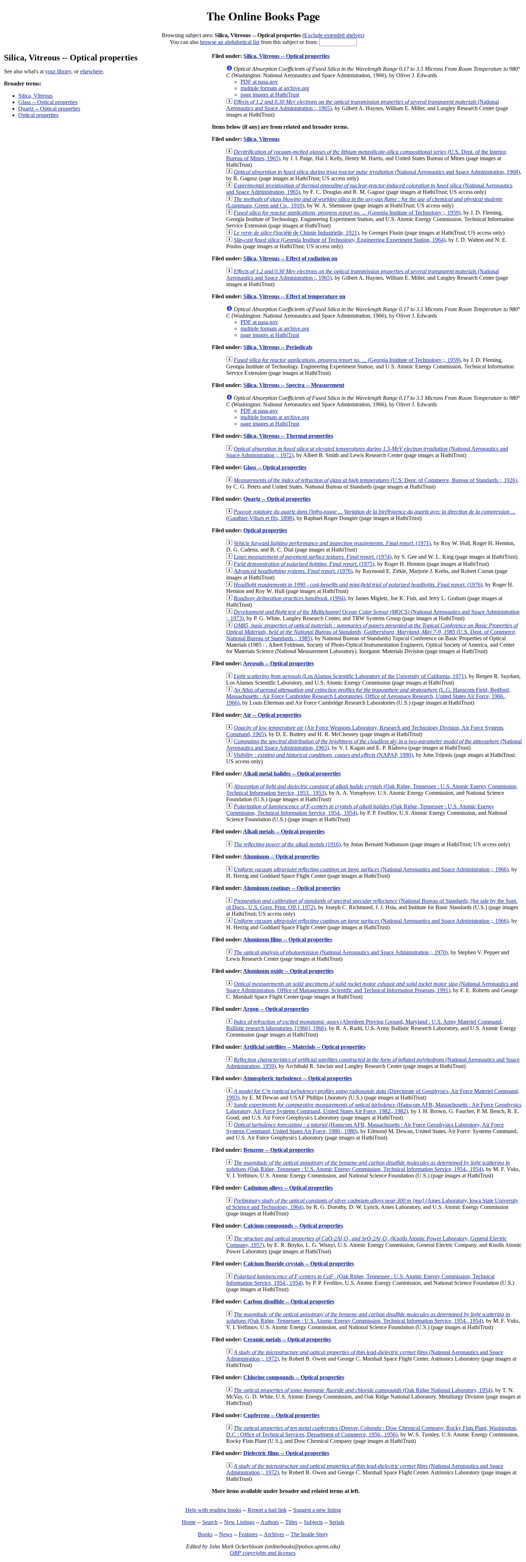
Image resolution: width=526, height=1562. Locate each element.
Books (205, 1534)
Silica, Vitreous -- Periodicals (277, 347)
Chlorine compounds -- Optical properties (293, 1377)
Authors (269, 1522)
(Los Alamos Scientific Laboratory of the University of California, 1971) (350, 676)
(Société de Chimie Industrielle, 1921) (296, 233)
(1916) (287, 844)
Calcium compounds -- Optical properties (293, 1226)
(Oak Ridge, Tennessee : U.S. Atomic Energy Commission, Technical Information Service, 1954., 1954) (368, 1166)
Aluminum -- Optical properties (281, 856)
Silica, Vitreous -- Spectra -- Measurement (293, 385)
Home (189, 1522)
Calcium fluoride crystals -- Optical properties (298, 1263)
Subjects (313, 1522)
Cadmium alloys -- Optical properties (288, 1188)
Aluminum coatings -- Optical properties (291, 888)
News (225, 1534)
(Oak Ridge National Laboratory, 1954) (363, 1390)
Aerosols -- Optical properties (278, 663)
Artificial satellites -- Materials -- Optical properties (304, 1047)
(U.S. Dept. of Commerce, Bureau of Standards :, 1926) (375, 480)
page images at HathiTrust (269, 95)
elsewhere (91, 71)
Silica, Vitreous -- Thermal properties (288, 436)
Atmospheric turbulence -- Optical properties (297, 1078)
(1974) (312, 557)
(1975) (304, 564)
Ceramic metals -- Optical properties (287, 1339)
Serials (336, 1522)
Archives (274, 1534)
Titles (291, 1522)
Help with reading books (213, 1510)
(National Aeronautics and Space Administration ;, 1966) (371, 869)
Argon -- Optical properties (276, 1009)
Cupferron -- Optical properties (281, 1415)
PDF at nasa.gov (259, 82)
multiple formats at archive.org (274, 88)
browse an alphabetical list (229, 42)
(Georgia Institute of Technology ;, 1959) (347, 213)
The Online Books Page (263, 16)
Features (248, 1534)
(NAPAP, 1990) (323, 755)
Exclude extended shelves (333, 35)
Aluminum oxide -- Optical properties (288, 971)
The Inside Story (309, 1534)
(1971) (332, 543)
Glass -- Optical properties (47, 102)
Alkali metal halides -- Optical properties (292, 773)
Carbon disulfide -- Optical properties (288, 1301)
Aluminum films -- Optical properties (287, 939)
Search (210, 1522)
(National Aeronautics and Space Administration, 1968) (377, 172)
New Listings (239, 1522)
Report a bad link (267, 1510)
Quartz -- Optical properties (49, 109)
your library (58, 71)
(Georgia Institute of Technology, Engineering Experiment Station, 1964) (339, 240)
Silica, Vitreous (35, 96)
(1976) (293, 571)
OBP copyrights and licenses (262, 1553)
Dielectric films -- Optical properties (286, 1453)
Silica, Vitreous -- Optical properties (286, 56)
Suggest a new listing (317, 1510)
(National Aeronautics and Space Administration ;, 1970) (341, 952)
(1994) (289, 598)
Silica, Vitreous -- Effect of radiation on (290, 258)
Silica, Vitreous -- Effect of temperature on (294, 296)
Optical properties (38, 115)
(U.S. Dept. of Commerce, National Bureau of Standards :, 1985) (372, 631)
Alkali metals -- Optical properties (284, 831)
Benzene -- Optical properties (278, 1150)
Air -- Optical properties (272, 715)
